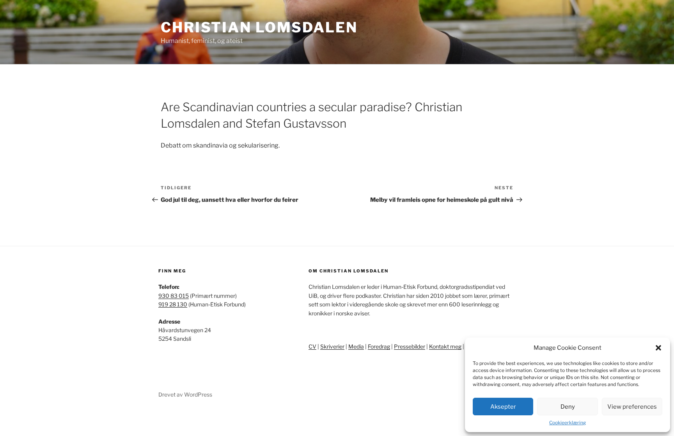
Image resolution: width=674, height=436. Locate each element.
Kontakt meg (445, 346)
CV (312, 346)
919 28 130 (172, 304)
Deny (567, 406)
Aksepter (503, 406)
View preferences (632, 406)
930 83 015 (173, 295)
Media (356, 346)
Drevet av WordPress (185, 394)
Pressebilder (409, 346)
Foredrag (379, 346)
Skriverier (332, 346)
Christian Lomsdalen (259, 27)
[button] (658, 348)
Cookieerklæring (567, 422)
